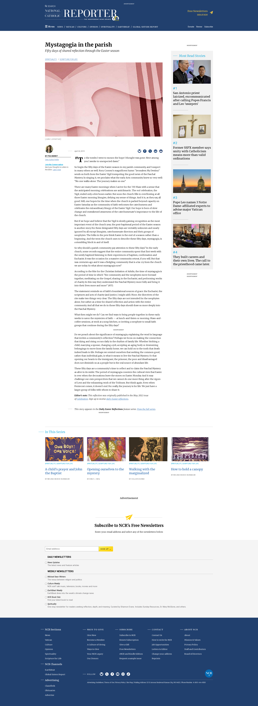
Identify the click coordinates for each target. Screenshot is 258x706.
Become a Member (96, 640)
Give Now (91, 635)
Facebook (112, 674)
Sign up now (202, 15)
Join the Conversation (54, 165)
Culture (82, 27)
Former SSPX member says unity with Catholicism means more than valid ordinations (192, 153)
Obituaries (50, 690)
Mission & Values (192, 640)
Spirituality (108, 27)
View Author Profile (52, 160)
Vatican (70, 27)
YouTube (117, 674)
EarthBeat (124, 27)
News (60, 27)
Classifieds (50, 686)
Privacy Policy (191, 644)
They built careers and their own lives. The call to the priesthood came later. (191, 260)
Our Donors (92, 658)
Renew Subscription (129, 640)
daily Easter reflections (117, 399)
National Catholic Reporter (209, 673)
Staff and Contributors (195, 649)
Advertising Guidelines (95, 682)
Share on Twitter (150, 151)
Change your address (162, 654)
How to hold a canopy (187, 469)
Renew (199, 27)
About (187, 635)
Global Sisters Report (145, 27)
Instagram (123, 674)
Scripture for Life (69, 59)
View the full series (146, 409)
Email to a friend (155, 151)
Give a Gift (124, 644)
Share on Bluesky (139, 151)
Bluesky (101, 674)
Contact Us (157, 635)
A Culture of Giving (96, 644)
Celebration (82, 399)
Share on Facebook (144, 151)
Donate (191, 27)
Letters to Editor (160, 649)
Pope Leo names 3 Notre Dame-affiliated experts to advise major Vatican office (191, 208)
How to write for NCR (162, 640)
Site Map (130, 682)
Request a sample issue (130, 658)
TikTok (128, 674)
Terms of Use (109, 682)
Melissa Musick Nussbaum (58, 479)
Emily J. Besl (94, 479)
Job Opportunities (160, 644)
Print (161, 151)
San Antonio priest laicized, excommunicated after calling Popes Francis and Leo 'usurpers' (192, 98)
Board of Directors (193, 654)
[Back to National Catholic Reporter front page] (82, 15)
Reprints (156, 658)
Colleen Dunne (138, 479)
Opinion (94, 27)
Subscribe (208, 27)
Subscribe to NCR (127, 635)
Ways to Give (93, 649)
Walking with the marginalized (142, 471)
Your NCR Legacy (95, 654)
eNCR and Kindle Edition (131, 654)
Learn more (57, 170)
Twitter (107, 674)
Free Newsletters (127, 649)
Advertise (49, 695)
